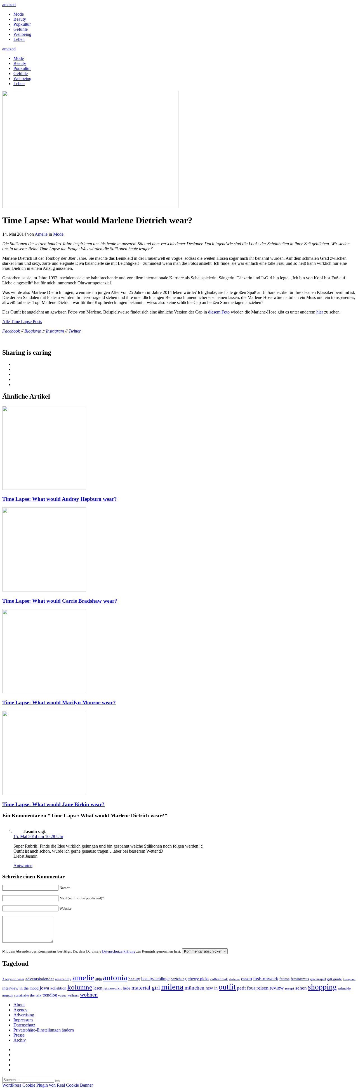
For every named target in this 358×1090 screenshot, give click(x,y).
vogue (62, 995)
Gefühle (20, 29)
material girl (145, 987)
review (277, 988)
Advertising (23, 1014)
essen (246, 978)
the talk (35, 995)
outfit (227, 987)
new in (212, 988)
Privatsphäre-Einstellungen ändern (43, 1030)
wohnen (89, 994)
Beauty (19, 19)
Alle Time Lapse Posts (22, 321)
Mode (18, 14)
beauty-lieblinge (155, 978)
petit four (246, 988)
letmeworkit (112, 988)
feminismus (300, 979)
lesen (97, 988)
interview (10, 988)
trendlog (50, 995)
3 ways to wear (13, 979)
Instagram (55, 331)
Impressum (23, 1020)
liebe (126, 988)
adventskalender (39, 979)
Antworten (22, 865)
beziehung (179, 979)
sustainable (21, 995)
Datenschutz (24, 1025)
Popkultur (22, 24)
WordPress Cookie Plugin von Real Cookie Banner (47, 1085)
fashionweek (265, 978)
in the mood (29, 988)
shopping (322, 987)
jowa (44, 988)
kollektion (58, 988)
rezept (289, 988)
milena (172, 986)
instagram (349, 979)
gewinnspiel (318, 979)
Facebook (11, 331)
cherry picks (198, 978)
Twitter (75, 331)
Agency (20, 1009)
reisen (262, 988)
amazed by (63, 979)
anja (98, 979)
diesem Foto (219, 312)
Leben (19, 39)
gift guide (334, 979)
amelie (83, 977)
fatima (284, 979)
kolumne (79, 987)
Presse (19, 1035)
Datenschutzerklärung (118, 951)
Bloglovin (32, 331)
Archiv (19, 1040)
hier (319, 312)
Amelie (41, 234)
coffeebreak (219, 979)
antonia (115, 977)
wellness (73, 995)
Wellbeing (22, 34)
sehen (301, 988)
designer (234, 979)
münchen (194, 988)
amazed (9, 4)
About (19, 1004)
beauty (134, 979)
